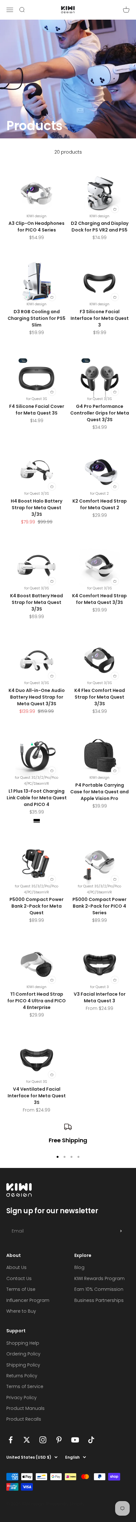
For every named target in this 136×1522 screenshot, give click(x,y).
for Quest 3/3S (99, 398)
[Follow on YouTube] (75, 1440)
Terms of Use (20, 1289)
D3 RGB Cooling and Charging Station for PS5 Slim (36, 318)
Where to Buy (21, 1311)
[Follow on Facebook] (10, 1440)
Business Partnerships (99, 1300)
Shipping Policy (23, 1365)
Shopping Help (22, 1343)
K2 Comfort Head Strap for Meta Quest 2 (99, 504)
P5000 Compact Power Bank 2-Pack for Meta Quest (36, 906)
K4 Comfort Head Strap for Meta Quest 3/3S (99, 599)
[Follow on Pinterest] (59, 1440)
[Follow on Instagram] (43, 1440)
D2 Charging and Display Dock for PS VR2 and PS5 (99, 226)
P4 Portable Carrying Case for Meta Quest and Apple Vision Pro (99, 792)
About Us (16, 1267)
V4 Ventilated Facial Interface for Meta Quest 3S (37, 1096)
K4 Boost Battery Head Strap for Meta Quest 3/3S (36, 602)
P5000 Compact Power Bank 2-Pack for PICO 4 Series (99, 906)
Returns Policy (21, 1376)
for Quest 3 (99, 986)
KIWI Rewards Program (99, 1278)
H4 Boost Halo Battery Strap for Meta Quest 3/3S (36, 507)
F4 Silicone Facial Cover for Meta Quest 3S (36, 409)
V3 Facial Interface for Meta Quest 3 (100, 997)
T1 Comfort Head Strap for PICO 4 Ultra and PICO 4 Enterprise (36, 1001)
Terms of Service (24, 1386)
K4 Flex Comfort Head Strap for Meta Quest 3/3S (99, 697)
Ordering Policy (23, 1354)
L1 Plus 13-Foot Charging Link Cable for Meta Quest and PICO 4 (37, 798)
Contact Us (19, 1278)
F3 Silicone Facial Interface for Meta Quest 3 (100, 318)
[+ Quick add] (115, 209)
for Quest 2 (99, 493)
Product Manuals (25, 1408)
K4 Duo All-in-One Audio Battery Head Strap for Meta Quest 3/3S (37, 697)
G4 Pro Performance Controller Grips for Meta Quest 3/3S (99, 413)
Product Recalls (23, 1419)
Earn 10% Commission (98, 1289)
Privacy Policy (21, 1397)
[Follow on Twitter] (26, 1440)
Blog (79, 1267)
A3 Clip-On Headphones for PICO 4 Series (37, 226)
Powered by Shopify (65, 1503)
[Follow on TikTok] (91, 1440)
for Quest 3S (36, 398)
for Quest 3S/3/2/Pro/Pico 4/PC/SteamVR (36, 780)
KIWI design (36, 216)
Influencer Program (27, 1300)
